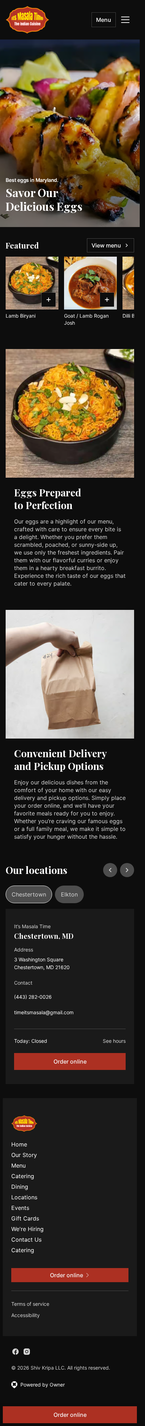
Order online (70, 1061)
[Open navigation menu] (125, 20)
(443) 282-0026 (33, 998)
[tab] (29, 894)
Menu (103, 19)
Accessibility (25, 1315)
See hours (114, 1041)
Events (20, 1207)
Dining (19, 1186)
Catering (22, 1176)
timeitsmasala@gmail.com (44, 1014)
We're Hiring (27, 1228)
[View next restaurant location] (127, 870)
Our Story (24, 1154)
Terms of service (30, 1304)
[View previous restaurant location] (110, 870)
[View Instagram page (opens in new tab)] (27, 1351)
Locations (24, 1197)
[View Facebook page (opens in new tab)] (15, 1351)
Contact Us (26, 1239)
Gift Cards (25, 1218)
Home (19, 1144)
